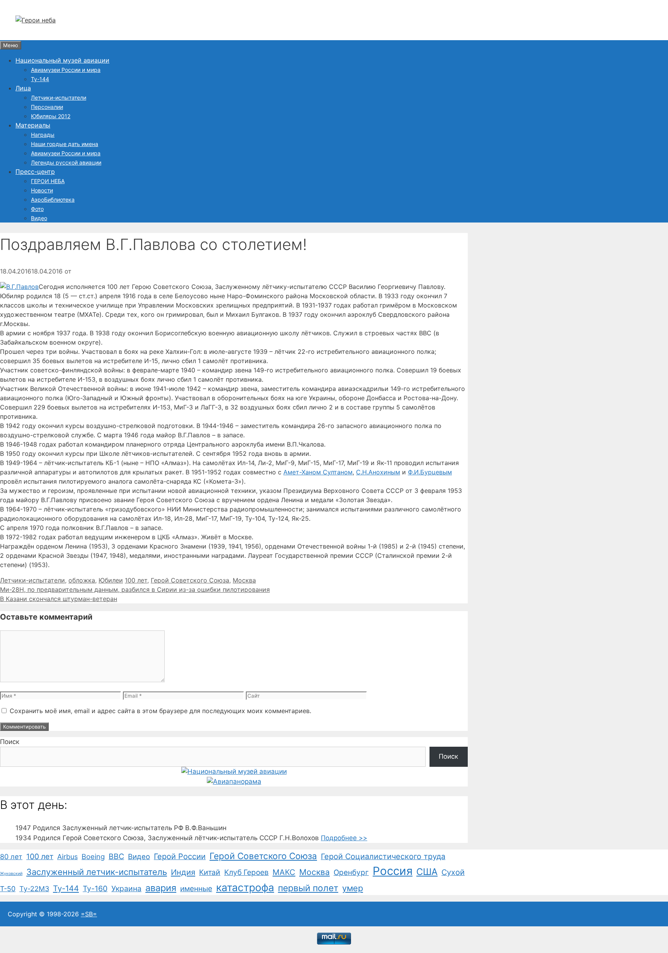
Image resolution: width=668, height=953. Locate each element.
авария (160, 888)
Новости (42, 190)
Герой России (180, 856)
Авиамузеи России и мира (66, 69)
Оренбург (351, 872)
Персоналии (47, 107)
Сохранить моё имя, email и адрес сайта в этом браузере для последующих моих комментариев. (160, 711)
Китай (209, 872)
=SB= (89, 914)
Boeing (93, 856)
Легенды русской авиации (66, 162)
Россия (392, 871)
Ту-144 (40, 79)
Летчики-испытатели (58, 97)
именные (196, 888)
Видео (39, 218)
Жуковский (11, 873)
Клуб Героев (246, 872)
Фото (37, 209)
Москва (244, 580)
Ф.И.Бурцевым (430, 472)
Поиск (9, 742)
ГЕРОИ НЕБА (48, 181)
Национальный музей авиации (62, 60)
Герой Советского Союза (190, 580)
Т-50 (7, 889)
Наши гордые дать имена (64, 144)
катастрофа (245, 887)
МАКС (284, 872)
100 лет (136, 580)
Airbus (67, 857)
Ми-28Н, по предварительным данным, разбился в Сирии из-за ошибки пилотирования (135, 589)
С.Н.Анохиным (378, 472)
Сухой (453, 872)
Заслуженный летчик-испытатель (96, 872)
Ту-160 (95, 888)
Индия (183, 872)
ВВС (116, 856)
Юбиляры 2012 (50, 116)
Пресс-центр (35, 171)
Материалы (32, 125)
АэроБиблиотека (53, 199)
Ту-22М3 (34, 889)
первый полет (308, 888)
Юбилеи (111, 580)
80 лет (11, 857)
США (427, 871)
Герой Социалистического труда (383, 856)
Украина (126, 888)
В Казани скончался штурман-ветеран (58, 599)
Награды (43, 134)
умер (352, 888)
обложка (81, 580)
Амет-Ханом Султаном (318, 472)
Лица (23, 88)
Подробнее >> (344, 838)
